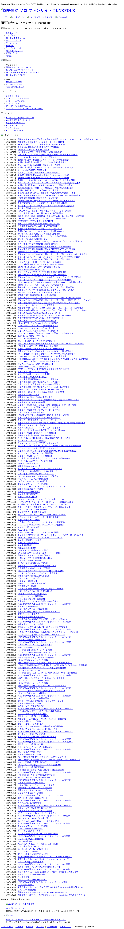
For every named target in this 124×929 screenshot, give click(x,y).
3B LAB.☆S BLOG (14, 84)
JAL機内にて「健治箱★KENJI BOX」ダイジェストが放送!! (43, 504)
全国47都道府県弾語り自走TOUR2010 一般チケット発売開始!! (44, 247)
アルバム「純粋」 (13, 103)
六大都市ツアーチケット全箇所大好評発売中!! (38, 601)
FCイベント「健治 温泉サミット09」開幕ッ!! (37, 471)
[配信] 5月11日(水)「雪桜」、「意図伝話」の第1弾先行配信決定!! (46, 188)
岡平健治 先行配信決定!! (28, 395)
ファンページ (11, 43)
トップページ (7, 927)
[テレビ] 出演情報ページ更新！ (31, 270)
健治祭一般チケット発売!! (29, 520)
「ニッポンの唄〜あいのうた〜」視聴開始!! (37, 157)
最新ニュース (11, 33)
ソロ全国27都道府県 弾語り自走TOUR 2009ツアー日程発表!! (44, 458)
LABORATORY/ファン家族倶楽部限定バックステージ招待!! (44, 415)
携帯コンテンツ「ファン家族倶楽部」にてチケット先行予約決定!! (46, 290)
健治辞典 (10, 46)
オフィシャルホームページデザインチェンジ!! (38, 448)
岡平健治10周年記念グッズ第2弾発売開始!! (36, 435)
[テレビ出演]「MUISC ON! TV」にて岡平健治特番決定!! (42, 668)
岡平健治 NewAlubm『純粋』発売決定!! (35, 397)
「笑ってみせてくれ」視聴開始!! (32, 599)
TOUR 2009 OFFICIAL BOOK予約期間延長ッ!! (38, 326)
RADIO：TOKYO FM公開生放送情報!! (34, 777)
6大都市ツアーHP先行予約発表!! (32, 640)
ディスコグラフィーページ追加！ (32, 880)
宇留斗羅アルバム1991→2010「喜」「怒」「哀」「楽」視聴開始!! (46, 287)
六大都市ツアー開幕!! (27, 586)
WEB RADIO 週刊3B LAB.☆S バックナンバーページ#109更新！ (45, 696)
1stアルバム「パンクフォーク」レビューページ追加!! (41, 678)
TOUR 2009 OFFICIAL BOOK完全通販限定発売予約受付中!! (43, 369)
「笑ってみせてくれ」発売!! (30, 578)
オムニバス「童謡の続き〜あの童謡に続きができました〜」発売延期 (48, 632)
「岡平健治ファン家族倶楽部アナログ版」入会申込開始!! (42, 236)
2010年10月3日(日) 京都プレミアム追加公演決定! (39, 234)
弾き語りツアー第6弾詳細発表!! (31, 706)
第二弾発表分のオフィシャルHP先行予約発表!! (38, 834)
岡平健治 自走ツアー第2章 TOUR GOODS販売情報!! (40, 389)
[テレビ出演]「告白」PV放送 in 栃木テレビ (36, 775)
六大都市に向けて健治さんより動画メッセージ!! (39, 612)
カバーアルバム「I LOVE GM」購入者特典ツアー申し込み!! (44, 438)
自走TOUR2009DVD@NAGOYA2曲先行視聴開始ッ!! (40, 318)
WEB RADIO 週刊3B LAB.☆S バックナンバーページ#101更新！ (45, 780)
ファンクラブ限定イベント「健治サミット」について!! (41, 486)
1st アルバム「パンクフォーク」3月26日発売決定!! (39, 765)
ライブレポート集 (13, 48)
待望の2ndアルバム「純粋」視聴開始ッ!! (35, 364)
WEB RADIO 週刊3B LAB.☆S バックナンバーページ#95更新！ (45, 857)
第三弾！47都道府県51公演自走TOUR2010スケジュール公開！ (45, 315)
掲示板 (9, 56)
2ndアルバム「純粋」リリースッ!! (32, 336)
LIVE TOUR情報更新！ (28, 890)
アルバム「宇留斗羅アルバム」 (19, 106)
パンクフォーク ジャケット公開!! (32, 714)
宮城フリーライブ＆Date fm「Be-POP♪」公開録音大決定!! (42, 627)
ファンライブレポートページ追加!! (33, 826)
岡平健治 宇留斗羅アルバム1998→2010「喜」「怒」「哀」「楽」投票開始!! (50, 308)
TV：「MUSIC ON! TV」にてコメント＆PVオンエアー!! (42, 757)
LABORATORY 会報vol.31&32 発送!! (33, 550)
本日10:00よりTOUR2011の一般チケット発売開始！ (40, 165)
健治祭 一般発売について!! (29, 540)
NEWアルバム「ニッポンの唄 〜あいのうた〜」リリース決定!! (45, 211)
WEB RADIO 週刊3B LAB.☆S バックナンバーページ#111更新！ (45, 675)
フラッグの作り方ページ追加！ (31, 793)
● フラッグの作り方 (14, 130)
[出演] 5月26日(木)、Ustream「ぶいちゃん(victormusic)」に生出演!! (46, 167)
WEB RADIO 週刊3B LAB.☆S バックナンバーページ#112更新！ (45, 655)
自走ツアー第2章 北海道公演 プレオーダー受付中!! (40, 420)
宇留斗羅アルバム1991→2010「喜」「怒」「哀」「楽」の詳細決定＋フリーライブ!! (54, 300)
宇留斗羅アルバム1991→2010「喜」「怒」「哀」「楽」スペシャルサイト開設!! (52, 254)
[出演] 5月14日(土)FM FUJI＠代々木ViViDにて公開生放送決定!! (45, 185)
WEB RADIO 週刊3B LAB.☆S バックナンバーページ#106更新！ (45, 732)
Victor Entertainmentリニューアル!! (32, 647)
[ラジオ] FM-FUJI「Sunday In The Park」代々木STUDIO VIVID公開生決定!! (50, 282)
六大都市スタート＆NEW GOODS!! (33, 372)
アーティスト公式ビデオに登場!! (32, 734)
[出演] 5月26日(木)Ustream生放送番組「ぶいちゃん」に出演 (43, 175)
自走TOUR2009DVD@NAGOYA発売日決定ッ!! (38, 331)
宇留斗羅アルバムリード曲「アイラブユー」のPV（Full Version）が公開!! (49, 257)
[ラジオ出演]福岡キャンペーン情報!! (33, 660)
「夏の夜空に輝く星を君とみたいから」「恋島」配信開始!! (43, 387)
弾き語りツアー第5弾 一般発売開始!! (33, 716)
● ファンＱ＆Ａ (12, 128)
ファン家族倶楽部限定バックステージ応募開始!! (39, 379)
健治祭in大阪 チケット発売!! (30, 527)
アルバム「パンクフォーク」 (18, 98)
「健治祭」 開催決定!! (27, 581)
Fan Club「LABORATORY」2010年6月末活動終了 (39, 292)
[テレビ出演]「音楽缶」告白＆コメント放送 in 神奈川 (41, 770)
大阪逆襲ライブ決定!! (27, 548)
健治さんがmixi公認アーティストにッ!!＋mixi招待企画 (41, 349)
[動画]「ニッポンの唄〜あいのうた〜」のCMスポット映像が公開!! (46, 180)
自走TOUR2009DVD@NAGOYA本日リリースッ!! (39, 313)
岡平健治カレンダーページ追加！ (32, 425)
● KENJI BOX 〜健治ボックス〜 (20, 118)
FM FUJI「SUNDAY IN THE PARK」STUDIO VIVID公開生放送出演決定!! (49, 446)
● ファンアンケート (14, 125)
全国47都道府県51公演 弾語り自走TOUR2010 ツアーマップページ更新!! (49, 303)
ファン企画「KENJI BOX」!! (30, 846)
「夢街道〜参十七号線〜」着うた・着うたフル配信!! (40, 589)
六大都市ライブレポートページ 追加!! (34, 568)
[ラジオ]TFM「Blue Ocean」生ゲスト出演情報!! (38, 323)
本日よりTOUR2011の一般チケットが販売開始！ (39, 173)
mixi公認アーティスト (15, 908)
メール (20, 17)
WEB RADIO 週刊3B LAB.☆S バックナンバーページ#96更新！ (45, 836)
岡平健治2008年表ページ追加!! (31, 489)
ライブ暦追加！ (24, 877)
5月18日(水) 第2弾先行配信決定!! (32, 170)
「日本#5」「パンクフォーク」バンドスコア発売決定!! (41, 522)
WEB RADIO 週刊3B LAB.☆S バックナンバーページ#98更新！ (45, 816)
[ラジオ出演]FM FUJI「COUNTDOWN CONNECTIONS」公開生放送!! (48, 673)
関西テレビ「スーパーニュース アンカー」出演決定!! (41, 571)
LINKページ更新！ (26, 885)
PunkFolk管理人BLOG (15, 87)
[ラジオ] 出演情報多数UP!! (29, 338)
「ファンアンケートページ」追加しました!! (37, 652)
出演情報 (29, 927)
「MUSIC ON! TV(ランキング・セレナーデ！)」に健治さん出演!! (46, 502)
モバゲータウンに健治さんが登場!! (33, 563)
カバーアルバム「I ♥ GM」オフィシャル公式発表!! (40, 469)
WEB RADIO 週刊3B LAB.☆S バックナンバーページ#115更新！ (45, 629)
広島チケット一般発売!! (28, 606)
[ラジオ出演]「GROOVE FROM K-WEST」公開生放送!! (42, 686)
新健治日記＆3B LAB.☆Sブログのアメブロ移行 (38, 147)
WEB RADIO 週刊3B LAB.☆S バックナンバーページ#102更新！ (45, 772)
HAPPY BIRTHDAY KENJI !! (30, 670)
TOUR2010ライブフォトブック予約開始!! (35, 221)
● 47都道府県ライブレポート (18, 120)
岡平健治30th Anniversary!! (29, 466)
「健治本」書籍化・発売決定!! (31, 560)
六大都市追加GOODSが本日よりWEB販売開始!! (38, 226)
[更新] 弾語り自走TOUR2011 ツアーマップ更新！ (39, 198)
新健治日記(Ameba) (14, 82)
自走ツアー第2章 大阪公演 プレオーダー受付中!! (39, 410)
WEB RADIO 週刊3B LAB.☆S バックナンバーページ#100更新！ (45, 800)
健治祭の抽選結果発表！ (28, 543)
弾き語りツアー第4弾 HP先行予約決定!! (35, 808)
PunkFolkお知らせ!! (26, 841)
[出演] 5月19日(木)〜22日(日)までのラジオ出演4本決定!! (42, 162)
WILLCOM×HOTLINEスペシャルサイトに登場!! (38, 532)
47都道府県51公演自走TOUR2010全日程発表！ (38, 295)
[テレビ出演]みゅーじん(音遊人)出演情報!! (36, 657)
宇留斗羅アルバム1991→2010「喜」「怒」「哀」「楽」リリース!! (46, 259)
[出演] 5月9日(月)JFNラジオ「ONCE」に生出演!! (39, 190)
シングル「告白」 (13, 96)
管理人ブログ (11, 53)
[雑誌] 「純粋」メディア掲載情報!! (33, 366)
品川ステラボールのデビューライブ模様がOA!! (38, 821)
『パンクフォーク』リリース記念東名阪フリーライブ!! (41, 691)
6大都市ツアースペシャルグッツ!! (32, 594)
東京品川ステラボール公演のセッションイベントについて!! (43, 859)
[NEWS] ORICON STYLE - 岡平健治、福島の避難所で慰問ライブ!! (46, 193)
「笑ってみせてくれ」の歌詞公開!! (33, 609)
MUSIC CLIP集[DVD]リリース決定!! (33, 150)
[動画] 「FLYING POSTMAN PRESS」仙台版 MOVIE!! (41, 231)
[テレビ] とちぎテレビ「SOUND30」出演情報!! (38, 346)
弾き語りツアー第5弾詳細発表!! (31, 767)
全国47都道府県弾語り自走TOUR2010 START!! (38, 244)
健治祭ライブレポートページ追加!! (33, 484)
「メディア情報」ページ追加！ (31, 783)
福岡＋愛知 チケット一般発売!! (31, 624)
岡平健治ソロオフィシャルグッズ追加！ (35, 790)
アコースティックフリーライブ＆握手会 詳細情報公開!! (42, 272)
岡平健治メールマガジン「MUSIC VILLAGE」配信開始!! (42, 719)
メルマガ (40, 927)
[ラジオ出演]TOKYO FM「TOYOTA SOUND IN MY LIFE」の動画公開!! (49, 760)
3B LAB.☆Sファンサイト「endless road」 (23, 72)
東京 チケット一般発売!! (28, 614)
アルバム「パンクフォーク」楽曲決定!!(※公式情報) (40, 726)
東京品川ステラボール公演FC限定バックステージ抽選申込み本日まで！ (49, 872)
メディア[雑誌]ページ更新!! (29, 703)
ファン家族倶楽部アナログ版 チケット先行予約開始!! (41, 213)
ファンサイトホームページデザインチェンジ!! (38, 443)
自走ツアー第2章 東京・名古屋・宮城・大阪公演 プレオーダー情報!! (47, 405)
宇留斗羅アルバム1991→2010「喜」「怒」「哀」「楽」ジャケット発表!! (49, 298)
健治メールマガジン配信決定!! (31, 724)
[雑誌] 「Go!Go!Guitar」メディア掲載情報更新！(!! (39, 267)
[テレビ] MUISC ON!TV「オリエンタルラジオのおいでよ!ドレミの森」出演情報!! (53, 359)
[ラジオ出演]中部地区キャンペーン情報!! (35, 650)
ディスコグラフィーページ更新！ (32, 874)
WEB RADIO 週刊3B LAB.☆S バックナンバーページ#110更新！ (45, 688)
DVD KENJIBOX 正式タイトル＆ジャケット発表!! (39, 553)
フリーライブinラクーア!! (29, 831)
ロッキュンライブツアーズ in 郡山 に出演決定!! (38, 573)
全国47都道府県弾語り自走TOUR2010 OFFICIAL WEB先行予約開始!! (47, 249)
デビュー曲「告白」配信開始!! (31, 839)
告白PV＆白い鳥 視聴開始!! (29, 803)
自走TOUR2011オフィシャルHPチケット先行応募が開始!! (42, 203)
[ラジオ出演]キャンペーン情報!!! (32, 693)
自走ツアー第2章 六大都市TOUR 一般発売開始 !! (39, 384)
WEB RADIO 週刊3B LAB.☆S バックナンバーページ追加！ (43, 882)
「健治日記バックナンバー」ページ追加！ (36, 785)
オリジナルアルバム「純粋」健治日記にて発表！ (39, 407)
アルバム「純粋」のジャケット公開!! (34, 374)
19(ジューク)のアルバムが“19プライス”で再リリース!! (41, 499)
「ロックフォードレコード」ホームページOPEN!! (39, 262)
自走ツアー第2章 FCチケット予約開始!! (35, 456)
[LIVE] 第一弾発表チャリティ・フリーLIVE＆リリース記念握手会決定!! (49, 195)
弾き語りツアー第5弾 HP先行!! (31, 744)
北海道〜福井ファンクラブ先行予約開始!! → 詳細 (39, 867)
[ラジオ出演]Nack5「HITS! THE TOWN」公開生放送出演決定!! (45, 663)
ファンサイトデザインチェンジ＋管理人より (37, 305)
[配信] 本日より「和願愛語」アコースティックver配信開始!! (44, 160)
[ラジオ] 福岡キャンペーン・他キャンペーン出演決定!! (41, 264)
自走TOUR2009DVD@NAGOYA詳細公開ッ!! (37, 321)
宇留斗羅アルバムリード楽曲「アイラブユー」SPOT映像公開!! (45, 280)
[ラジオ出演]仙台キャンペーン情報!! (33, 683)
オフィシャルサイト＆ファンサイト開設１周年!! (39, 517)
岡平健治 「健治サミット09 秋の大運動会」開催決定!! (41, 392)
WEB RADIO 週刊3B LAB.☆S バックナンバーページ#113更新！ (45, 642)
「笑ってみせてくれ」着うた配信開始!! (35, 591)
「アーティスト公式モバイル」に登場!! (35, 811)
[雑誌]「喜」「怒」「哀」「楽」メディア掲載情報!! (40, 285)
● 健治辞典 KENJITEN (15, 123)
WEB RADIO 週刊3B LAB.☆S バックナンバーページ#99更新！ (45, 806)
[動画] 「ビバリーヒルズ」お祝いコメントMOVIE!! (40, 229)
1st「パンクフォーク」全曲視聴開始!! (34, 698)
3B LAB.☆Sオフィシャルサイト (20, 70)
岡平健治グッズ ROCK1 (16, 75)
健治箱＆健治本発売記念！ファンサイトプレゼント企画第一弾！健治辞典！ (51, 535)
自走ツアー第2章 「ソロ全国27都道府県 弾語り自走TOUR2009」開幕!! (48, 400)
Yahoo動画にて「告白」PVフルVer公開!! (35, 788)
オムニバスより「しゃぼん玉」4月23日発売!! (37, 729)
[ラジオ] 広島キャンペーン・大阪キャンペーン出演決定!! (42, 275)
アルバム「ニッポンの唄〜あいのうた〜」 (24, 109)
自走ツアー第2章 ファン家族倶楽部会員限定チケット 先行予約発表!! (47, 451)
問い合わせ (52, 927)
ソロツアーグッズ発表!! (28, 851)
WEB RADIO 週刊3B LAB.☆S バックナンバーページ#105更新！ (45, 739)
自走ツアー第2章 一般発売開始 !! (32, 412)
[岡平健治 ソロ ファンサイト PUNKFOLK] (38, 10)
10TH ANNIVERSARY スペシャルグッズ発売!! (38, 476)
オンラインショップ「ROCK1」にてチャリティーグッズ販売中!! (46, 206)
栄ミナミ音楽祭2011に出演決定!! (32, 208)
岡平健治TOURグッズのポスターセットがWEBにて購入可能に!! (45, 351)
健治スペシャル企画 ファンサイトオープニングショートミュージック (36, 920)
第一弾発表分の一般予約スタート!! (33, 849)
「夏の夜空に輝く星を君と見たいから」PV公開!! (39, 382)
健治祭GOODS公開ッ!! (27, 497)
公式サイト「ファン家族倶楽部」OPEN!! (35, 558)
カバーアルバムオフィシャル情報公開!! (35, 461)
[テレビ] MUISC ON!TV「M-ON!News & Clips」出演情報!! (43, 356)
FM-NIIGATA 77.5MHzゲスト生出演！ (34, 818)
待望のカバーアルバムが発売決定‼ (33, 479)
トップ (4, 17)
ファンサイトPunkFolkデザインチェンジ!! (36, 474)
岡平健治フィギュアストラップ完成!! (34, 555)
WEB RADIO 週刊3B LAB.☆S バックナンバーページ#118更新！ (45, 604)
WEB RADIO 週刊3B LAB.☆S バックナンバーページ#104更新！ (45, 742)
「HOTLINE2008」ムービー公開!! (32, 509)
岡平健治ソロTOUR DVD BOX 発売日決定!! (37, 566)
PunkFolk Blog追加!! (26, 530)
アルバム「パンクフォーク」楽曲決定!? (35, 747)
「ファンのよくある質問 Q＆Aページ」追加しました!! (41, 635)
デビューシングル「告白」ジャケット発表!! (37, 813)
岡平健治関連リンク (14, 51)
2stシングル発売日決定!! (28, 463)
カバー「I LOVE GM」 (16, 101)
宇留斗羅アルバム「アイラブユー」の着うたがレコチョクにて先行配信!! (49, 277)
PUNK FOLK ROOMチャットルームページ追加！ (39, 428)
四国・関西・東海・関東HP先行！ (32, 798)
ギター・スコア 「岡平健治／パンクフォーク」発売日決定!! (44, 507)
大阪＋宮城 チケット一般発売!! (31, 617)
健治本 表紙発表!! (25, 545)
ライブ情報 (11, 35)
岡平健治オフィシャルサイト (18, 67)
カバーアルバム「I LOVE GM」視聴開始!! (36, 453)
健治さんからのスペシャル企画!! (32, 402)
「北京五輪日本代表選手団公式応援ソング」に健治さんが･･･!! (45, 619)
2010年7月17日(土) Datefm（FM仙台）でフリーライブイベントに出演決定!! (50, 241)
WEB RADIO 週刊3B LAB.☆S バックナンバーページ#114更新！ (45, 637)
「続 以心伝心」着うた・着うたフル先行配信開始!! (40, 711)
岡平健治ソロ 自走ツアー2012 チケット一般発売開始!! (41, 142)
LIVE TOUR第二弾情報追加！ (30, 862)
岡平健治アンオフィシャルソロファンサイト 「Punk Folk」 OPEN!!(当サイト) (51, 895)
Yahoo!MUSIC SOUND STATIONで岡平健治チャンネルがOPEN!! (45, 252)
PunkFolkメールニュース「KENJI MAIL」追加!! (38, 844)
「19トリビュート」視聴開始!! (31, 596)
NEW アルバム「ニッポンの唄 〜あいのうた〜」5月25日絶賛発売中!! (48, 155)
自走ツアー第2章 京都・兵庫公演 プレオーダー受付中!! (41, 430)
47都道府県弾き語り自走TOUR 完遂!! (34, 576)
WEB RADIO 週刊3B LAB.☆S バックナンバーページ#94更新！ (45, 864)
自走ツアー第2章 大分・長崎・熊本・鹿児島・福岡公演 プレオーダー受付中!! (51, 423)
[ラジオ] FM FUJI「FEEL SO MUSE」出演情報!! (38, 361)
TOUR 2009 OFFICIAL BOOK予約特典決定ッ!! (38, 328)
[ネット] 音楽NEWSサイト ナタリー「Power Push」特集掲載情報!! (46, 354)
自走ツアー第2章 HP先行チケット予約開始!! (37, 433)
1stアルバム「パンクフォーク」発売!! (34, 680)
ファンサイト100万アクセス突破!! (32, 377)
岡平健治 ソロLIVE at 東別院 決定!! (33, 583)
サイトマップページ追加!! (29, 492)
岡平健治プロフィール (15, 38)
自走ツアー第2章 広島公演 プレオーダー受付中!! (39, 418)
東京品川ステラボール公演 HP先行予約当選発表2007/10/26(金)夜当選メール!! (51, 887)
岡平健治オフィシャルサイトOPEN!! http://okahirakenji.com (42, 892)
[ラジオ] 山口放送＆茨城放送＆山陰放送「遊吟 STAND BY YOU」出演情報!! (51, 344)
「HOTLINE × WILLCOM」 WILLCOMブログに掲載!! (41, 525)
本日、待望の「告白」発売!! (30, 752)
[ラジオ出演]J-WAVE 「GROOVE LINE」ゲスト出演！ (41, 795)
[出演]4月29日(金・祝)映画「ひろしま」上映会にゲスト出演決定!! (46, 201)
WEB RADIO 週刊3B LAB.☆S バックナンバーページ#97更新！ (45, 823)
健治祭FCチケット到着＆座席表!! (32, 512)
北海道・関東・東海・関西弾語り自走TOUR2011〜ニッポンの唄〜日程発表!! (51, 216)
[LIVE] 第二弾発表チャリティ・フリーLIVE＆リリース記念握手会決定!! (49, 183)
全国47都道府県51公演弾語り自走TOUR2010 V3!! (39, 224)
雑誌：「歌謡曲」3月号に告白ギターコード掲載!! (39, 762)
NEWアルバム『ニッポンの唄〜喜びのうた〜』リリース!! (43, 144)
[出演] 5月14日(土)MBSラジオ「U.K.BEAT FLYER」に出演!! (43, 178)
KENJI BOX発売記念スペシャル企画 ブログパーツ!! (40, 538)
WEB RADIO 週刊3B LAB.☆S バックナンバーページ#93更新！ (45, 869)
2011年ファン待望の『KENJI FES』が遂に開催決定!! (40, 152)
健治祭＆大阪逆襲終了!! (28, 494)
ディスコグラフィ (13, 41)
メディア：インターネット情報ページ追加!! (37, 737)
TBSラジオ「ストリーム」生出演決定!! (35, 645)
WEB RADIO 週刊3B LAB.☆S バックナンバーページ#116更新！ (45, 622)
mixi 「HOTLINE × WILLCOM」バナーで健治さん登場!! (42, 515)
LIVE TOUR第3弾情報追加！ (30, 829)
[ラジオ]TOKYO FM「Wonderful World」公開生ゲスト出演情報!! (45, 333)
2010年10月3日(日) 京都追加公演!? (32, 239)
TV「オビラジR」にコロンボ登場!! (33, 481)
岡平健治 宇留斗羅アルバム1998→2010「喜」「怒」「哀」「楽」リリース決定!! (52, 310)
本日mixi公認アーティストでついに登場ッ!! (36, 341)
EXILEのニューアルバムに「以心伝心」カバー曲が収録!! (42, 218)
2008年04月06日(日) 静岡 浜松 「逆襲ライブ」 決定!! (40, 701)
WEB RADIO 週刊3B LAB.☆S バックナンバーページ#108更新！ (45, 709)
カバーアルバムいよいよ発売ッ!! (32, 441)
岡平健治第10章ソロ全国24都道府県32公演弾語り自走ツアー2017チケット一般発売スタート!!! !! (59, 139)
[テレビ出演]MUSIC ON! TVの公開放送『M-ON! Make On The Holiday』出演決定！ (53, 665)
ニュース (19, 927)
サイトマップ (46, 17)
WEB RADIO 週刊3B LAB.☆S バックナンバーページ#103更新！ (45, 749)
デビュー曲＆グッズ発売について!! (33, 854)
